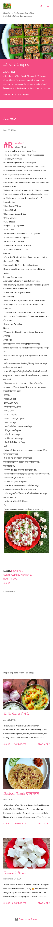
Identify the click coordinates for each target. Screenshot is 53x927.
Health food (10, 579)
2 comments (19, 744)
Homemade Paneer (14, 873)
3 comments (19, 903)
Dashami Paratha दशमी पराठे (21, 793)
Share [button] (6, 94)
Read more (44, 744)
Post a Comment (21, 94)
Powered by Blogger (28, 919)
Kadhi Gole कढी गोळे (16, 714)
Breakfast (16, 571)
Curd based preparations (17, 575)
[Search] (41, 5)
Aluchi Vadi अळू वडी (16, 65)
